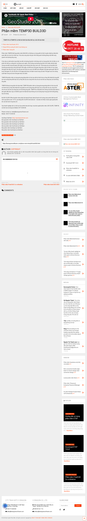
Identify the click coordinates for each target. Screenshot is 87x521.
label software (77, 64)
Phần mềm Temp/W (8, 49)
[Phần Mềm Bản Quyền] (16, 4)
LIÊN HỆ (21, 8)
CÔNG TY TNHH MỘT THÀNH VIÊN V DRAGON (41, 517)
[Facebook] (76, 4)
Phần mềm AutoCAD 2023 (51, 184)
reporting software (67, 66)
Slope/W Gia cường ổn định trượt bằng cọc (15, 47)
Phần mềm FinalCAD (71, 474)
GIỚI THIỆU (13, 8)
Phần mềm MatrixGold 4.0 (75, 202)
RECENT (66, 234)
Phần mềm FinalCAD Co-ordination (12, 184)
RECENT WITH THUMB (70, 189)
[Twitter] (64, 510)
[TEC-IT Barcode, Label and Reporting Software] (72, 59)
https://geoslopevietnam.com (20, 118)
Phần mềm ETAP (70, 413)
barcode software (68, 64)
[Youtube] (74, 4)
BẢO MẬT (37, 8)
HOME (5, 8)
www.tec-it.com (70, 62)
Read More (70, 430)
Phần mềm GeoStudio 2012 (11, 44)
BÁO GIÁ (45, 8)
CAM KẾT (29, 8)
